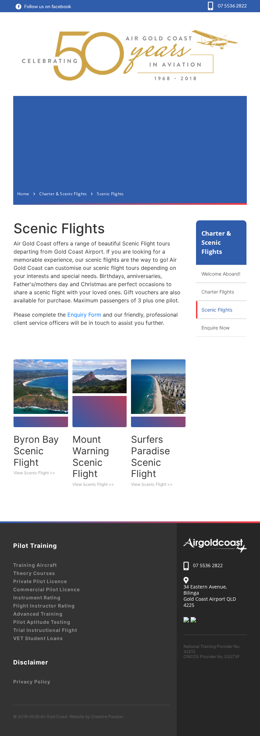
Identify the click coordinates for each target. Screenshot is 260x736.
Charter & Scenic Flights (216, 242)
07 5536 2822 (232, 5)
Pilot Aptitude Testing (41, 622)
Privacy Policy (31, 681)
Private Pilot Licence (40, 581)
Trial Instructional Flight (45, 630)
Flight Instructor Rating (44, 606)
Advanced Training (38, 614)
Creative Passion (107, 716)
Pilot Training (35, 545)
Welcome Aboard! (220, 274)
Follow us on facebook (47, 6)
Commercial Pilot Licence (46, 589)
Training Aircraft (35, 565)
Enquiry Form (84, 314)
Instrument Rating (37, 597)
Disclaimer (30, 662)
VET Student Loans (38, 638)
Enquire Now (215, 328)
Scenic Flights (216, 310)
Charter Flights (217, 292)
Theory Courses (34, 573)
